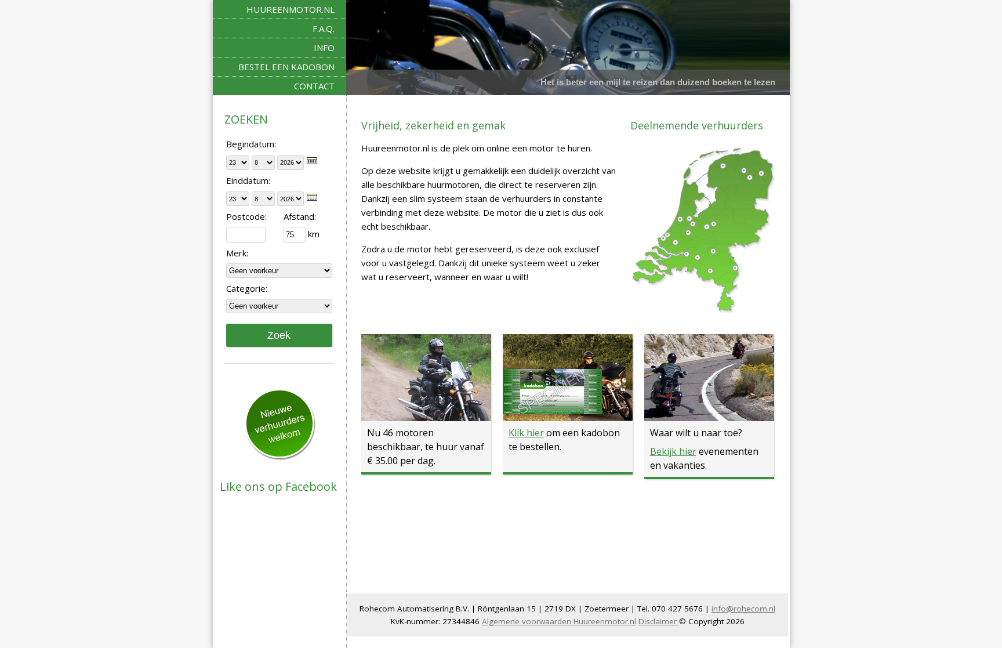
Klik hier (526, 432)
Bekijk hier (673, 451)
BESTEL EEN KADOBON (286, 67)
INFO (324, 47)
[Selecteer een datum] (312, 161)
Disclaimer (658, 621)
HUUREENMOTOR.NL (290, 9)
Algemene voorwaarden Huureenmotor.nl (559, 621)
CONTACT (314, 86)
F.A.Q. (324, 28)
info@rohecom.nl (743, 608)
